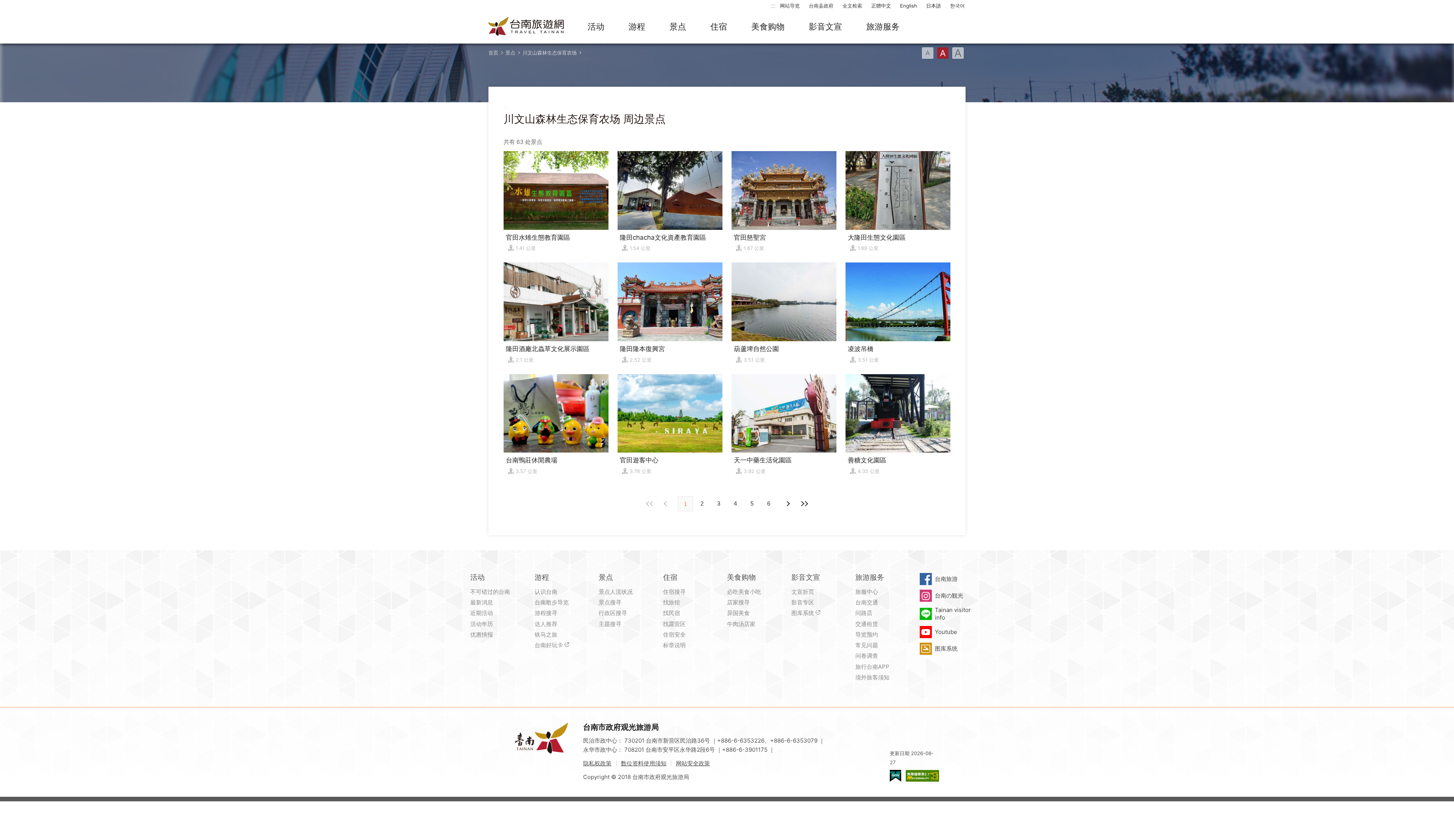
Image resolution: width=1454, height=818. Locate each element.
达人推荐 (546, 624)
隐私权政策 (597, 763)
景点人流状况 (616, 591)
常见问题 (866, 645)
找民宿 (671, 613)
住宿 (718, 26)
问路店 (863, 613)
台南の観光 (949, 595)
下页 (666, 503)
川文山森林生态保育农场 (550, 53)
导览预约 (866, 634)
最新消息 (481, 602)
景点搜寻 (610, 602)
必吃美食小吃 (744, 591)
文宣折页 (802, 591)
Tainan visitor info (953, 613)
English (908, 6)
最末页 (804, 503)
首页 (493, 53)
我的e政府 (895, 776)
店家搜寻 (738, 602)
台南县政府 (821, 6)
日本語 (933, 6)
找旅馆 (671, 602)
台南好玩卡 (549, 645)
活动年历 (481, 624)
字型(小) (927, 53)
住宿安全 (674, 634)
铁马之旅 (546, 634)
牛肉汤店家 (741, 624)
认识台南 (546, 591)
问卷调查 (866, 655)
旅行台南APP (872, 666)
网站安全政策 (693, 763)
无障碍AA (922, 776)
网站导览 (790, 6)
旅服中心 (866, 591)
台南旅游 (946, 578)
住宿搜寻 (674, 591)
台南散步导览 (552, 602)
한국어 (957, 6)
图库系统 (802, 613)
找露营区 (674, 624)
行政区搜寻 (613, 613)
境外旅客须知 (872, 677)
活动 (596, 26)
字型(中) (943, 53)
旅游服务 (883, 26)
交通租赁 (866, 624)
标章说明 (674, 645)
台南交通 (866, 602)
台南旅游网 (526, 27)
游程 (637, 26)
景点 (677, 26)
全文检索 (852, 6)
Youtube (946, 631)
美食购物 (768, 26)
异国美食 (738, 613)
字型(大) (958, 53)
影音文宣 (825, 26)
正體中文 (881, 6)
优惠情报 (481, 634)
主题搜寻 (610, 624)
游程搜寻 (546, 613)
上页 (787, 503)
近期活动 (481, 613)
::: (773, 5)
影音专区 (802, 602)
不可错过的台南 (490, 591)
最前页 (649, 503)
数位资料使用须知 (643, 763)
